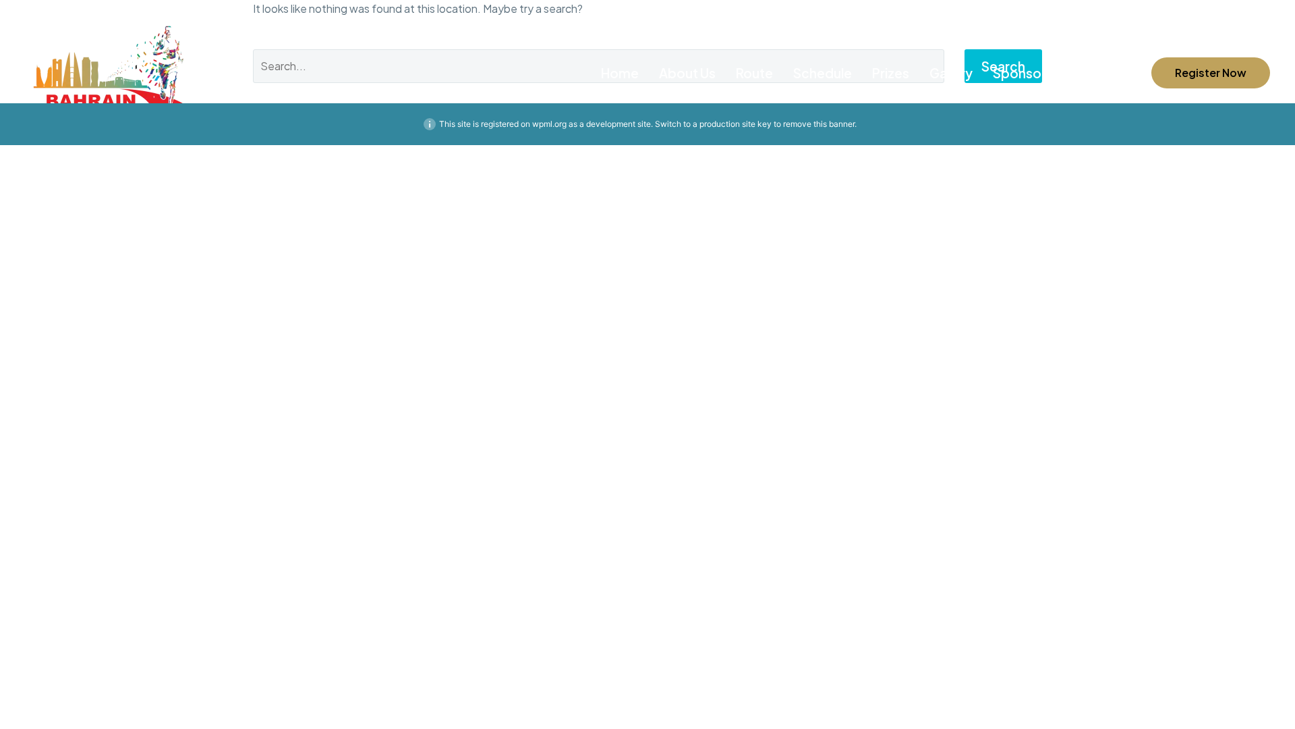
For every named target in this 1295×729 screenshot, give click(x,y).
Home (620, 73)
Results (1095, 73)
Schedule (822, 73)
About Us (687, 73)
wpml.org (549, 124)
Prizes (890, 73)
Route (754, 73)
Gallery (951, 73)
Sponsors (1023, 73)
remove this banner (819, 124)
